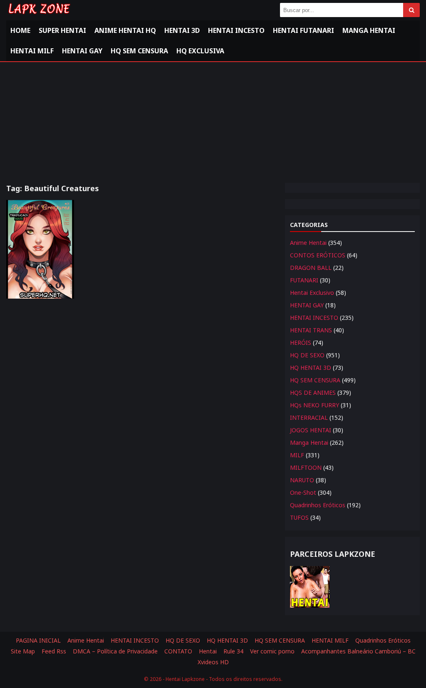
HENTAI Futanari (303, 30)
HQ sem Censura (139, 50)
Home (20, 30)
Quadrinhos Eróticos (317, 505)
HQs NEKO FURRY (314, 405)
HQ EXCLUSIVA (200, 50)
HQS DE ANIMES (313, 392)
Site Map (23, 651)
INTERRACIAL (309, 417)
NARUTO (302, 480)
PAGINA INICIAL (38, 640)
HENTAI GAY (307, 305)
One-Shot (303, 492)
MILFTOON (306, 467)
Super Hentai (62, 30)
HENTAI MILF (32, 50)
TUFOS (299, 517)
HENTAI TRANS (311, 330)
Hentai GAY (82, 50)
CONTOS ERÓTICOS (317, 255)
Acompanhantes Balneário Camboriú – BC (358, 651)
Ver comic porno (272, 651)
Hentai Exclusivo (312, 293)
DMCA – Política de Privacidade (115, 651)
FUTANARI (304, 280)
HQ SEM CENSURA (315, 380)
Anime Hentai (308, 243)
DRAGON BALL (311, 268)
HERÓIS (300, 342)
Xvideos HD (213, 662)
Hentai (208, 651)
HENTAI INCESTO (314, 318)
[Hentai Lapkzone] (38, 16)
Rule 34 (233, 651)
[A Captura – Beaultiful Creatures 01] (40, 249)
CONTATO (178, 651)
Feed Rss (54, 651)
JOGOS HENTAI (310, 430)
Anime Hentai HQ (125, 30)
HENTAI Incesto (236, 30)
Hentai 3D (182, 30)
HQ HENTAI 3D (310, 367)
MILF (297, 455)
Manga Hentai (368, 30)
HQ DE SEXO (307, 355)
